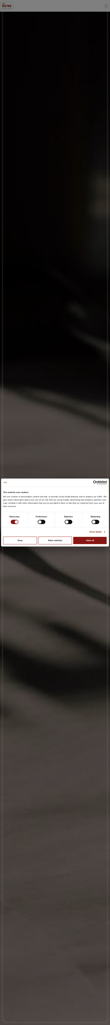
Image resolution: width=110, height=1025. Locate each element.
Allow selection (55, 540)
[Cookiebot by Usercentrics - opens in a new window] (95, 483)
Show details (95, 532)
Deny (20, 540)
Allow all (90, 540)
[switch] (41, 522)
